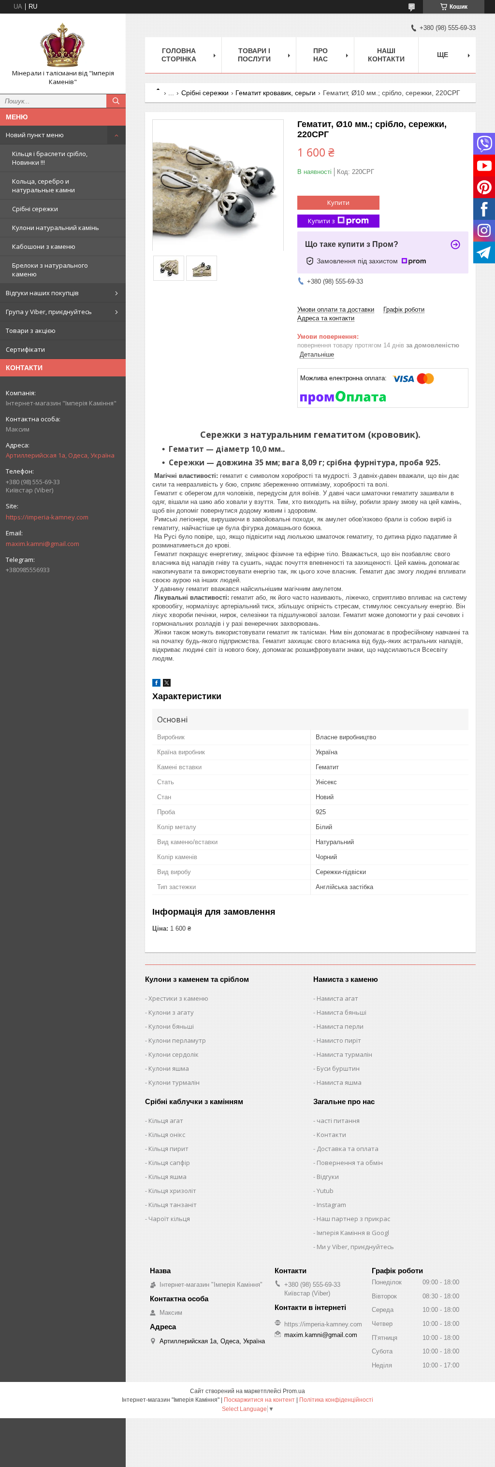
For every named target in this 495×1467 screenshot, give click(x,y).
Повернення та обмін (350, 1162)
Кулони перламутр (177, 1040)
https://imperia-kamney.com (47, 517)
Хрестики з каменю (178, 998)
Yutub (325, 1190)
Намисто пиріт (339, 1040)
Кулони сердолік (173, 1054)
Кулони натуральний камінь (55, 227)
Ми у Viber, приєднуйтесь (355, 1246)
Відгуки (328, 1176)
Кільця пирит (168, 1148)
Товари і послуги (254, 55)
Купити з (321, 220)
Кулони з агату (171, 1012)
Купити (338, 202)
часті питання (338, 1120)
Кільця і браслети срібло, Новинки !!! (49, 158)
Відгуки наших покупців (42, 292)
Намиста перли (340, 1026)
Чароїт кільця (169, 1218)
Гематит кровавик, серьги (275, 93)
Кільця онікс (166, 1134)
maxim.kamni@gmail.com (42, 543)
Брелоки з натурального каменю (50, 269)
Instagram (331, 1204)
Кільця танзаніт (172, 1204)
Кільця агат (165, 1120)
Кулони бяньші (171, 1026)
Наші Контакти (386, 55)
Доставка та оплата (348, 1148)
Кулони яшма (168, 1068)
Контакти (331, 1134)
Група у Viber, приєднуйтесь (49, 311)
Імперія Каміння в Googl (353, 1232)
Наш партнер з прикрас (353, 1218)
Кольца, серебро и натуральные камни (43, 185)
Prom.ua (294, 1391)
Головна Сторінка (178, 55)
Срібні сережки (35, 208)
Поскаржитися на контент (259, 1399)
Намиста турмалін (344, 1054)
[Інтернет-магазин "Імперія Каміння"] (62, 45)
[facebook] (156, 684)
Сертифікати (25, 349)
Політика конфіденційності (336, 1399)
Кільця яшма (167, 1176)
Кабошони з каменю (43, 246)
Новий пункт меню (35, 134)
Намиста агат (337, 998)
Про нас (320, 55)
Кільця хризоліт (172, 1190)
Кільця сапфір (169, 1162)
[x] (167, 684)
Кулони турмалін (174, 1082)
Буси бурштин (338, 1068)
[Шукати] (116, 101)
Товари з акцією (31, 330)
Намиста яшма (339, 1082)
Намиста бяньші (341, 1012)
